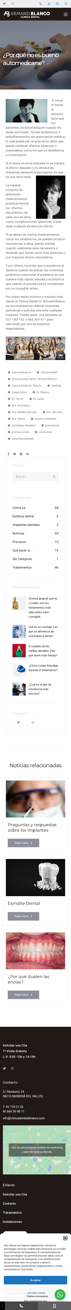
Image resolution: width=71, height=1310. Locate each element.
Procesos (19, 542)
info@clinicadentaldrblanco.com (24, 1118)
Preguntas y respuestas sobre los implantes (32, 827)
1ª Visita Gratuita (15, 1051)
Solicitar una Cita (15, 1045)
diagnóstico (19, 392)
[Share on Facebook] (8, 454)
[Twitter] (4, 4)
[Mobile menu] (65, 14)
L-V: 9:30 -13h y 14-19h (19, 1057)
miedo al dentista (45, 418)
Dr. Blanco (43, 392)
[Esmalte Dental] (35, 877)
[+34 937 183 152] (21, 1305)
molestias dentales (24, 425)
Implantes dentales (26, 525)
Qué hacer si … (22, 550)
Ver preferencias (35, 1301)
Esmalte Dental (24, 903)
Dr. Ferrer (18, 398)
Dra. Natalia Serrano (24, 412)
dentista (56, 385)
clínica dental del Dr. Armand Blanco (34, 378)
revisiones (45, 432)
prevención (52, 425)
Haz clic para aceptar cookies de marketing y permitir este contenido (36, 1149)
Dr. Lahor (38, 398)
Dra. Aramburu (21, 405)
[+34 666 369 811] (54, 1305)
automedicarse (21, 372)
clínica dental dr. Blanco (27, 385)
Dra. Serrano (54, 412)
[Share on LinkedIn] (27, 454)
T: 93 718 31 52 (13, 1107)
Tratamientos (22, 567)
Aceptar (35, 1280)
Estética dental (23, 516)
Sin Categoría (22, 559)
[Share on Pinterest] (21, 454)
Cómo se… (19, 508)
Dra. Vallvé (18, 418)
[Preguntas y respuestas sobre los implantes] (35, 799)
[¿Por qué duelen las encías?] (35, 950)
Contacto (9, 1203)
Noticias (18, 533)
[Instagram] (13, 4)
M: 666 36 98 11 (13, 1111)
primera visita (20, 432)
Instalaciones (12, 1222)
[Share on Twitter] (14, 454)
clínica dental (49, 372)
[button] (65, 1238)
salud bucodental (22, 438)
